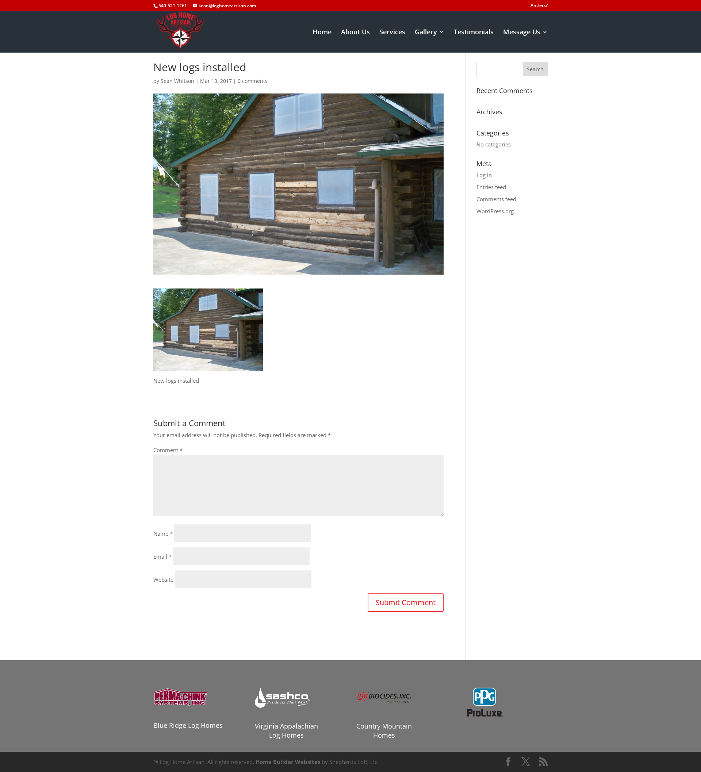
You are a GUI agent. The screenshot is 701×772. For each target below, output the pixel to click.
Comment (168, 450)
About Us (355, 32)
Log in (484, 175)
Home (322, 32)
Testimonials (474, 32)
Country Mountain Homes (384, 730)
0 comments (253, 80)
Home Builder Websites (288, 761)
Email (162, 556)
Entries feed (491, 187)
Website (163, 579)
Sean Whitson (177, 80)
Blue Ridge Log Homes (188, 725)
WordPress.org (495, 211)
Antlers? (539, 5)
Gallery (426, 32)
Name (163, 533)
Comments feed (496, 199)
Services (392, 32)
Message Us (521, 32)
